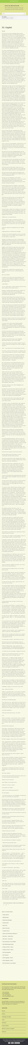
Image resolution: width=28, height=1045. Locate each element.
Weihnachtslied (5, 917)
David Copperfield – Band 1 (8, 957)
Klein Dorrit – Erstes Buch (8, 938)
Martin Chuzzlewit (6, 928)
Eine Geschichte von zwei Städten (9, 941)
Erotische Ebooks (5, 1025)
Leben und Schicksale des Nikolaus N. (10, 933)
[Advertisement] (8, 970)
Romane (3, 1013)
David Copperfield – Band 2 (8, 960)
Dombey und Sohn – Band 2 (8, 949)
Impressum (4, 1031)
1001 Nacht (4, 1022)
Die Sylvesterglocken (7, 952)
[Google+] (8, 904)
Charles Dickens (6, 914)
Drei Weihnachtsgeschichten (8, 944)
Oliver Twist (5, 925)
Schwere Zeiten (6, 922)
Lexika (3, 1019)
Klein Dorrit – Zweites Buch (8, 936)
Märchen (3, 1010)
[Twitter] (6, 904)
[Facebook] (3, 904)
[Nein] (26, 1041)
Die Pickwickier (6, 955)
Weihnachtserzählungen (7, 920)
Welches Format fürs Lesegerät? (8, 1028)
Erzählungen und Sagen (6, 1016)
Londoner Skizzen (6, 930)
